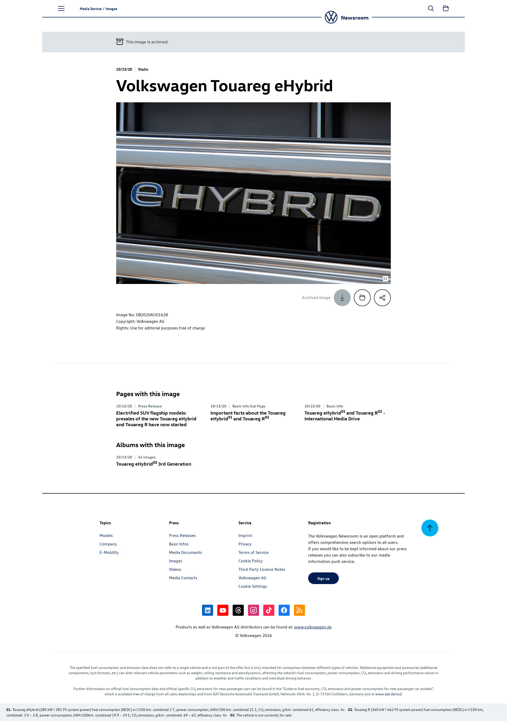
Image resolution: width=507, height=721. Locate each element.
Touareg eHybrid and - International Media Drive (344, 415)
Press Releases (182, 535)
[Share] (382, 297)
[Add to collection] (362, 297)
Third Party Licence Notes (261, 569)
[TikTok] (268, 610)
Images (175, 560)
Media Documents (185, 552)
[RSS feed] (299, 610)
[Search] (431, 8)
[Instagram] (253, 610)
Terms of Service (253, 552)
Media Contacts (183, 577)
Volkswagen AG (252, 577)
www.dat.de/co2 (388, 693)
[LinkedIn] (207, 610)
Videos (175, 569)
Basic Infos (179, 544)
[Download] (342, 297)
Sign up (323, 578)
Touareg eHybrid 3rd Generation (153, 464)
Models (106, 535)
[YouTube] (222, 610)
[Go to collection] (446, 8)
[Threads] (238, 610)
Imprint (245, 535)
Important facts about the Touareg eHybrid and (248, 415)
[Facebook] (284, 610)
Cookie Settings (252, 586)
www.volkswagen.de (313, 627)
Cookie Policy (250, 560)
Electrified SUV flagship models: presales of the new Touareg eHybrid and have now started (156, 418)
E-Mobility (109, 552)
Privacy (245, 544)
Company (108, 544)
